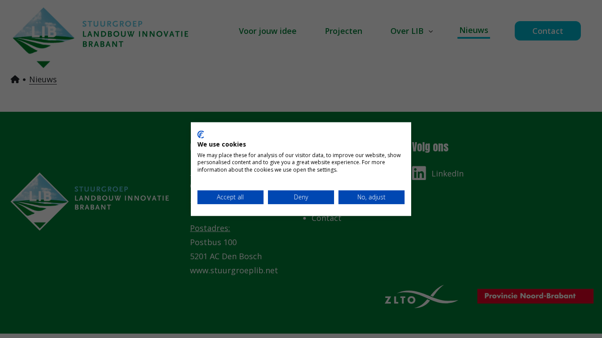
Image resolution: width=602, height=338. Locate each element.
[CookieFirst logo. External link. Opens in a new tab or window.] (200, 135)
